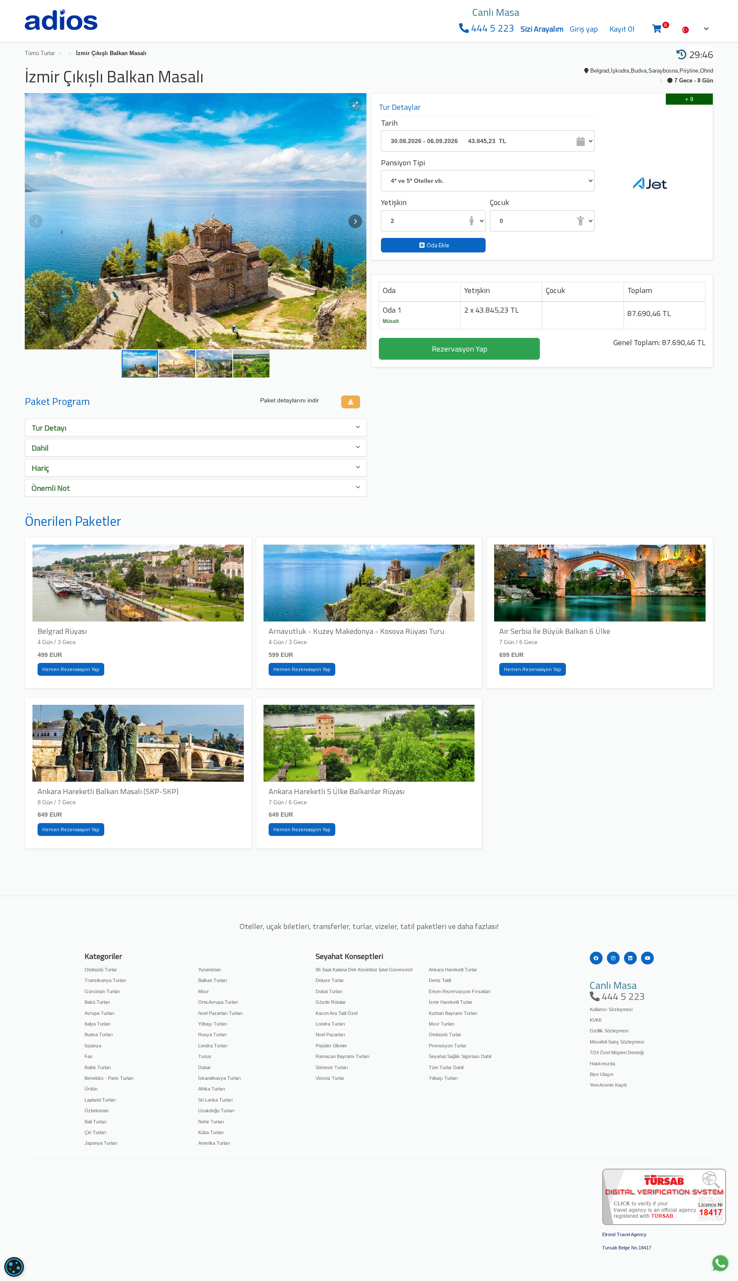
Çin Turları (95, 1132)
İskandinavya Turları (219, 1078)
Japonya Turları (101, 1143)
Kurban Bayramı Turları (453, 1013)
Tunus (204, 1056)
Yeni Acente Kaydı (608, 1085)
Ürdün (91, 1088)
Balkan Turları (212, 980)
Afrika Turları (211, 1088)
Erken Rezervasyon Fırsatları (460, 991)
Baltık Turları (98, 1067)
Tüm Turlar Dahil (446, 1067)
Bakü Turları (97, 1002)
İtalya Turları (98, 1023)
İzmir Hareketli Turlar (450, 1002)
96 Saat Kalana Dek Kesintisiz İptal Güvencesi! (364, 969)
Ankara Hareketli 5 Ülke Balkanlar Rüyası (336, 791)
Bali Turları (96, 1121)
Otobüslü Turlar (101, 969)
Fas (89, 1056)
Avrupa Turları (99, 1013)
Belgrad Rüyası (62, 631)
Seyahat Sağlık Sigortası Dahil (460, 1056)
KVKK (596, 1020)
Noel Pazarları (330, 1034)
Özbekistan (96, 1110)
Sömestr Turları (332, 1067)
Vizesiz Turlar (330, 1078)
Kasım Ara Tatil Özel (336, 1013)
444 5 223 (491, 28)
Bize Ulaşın (601, 1074)
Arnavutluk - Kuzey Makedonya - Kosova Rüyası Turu (356, 631)
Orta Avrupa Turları (218, 1002)
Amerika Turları (214, 1143)
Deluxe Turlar (330, 980)
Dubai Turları (329, 991)
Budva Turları (99, 1034)
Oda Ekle (438, 244)
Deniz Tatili (440, 980)
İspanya (93, 1045)
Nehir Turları (211, 1121)
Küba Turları (211, 1132)
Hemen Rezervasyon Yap (71, 669)
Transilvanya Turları (105, 980)
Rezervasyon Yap (459, 349)
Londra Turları (213, 1045)
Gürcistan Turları (102, 991)
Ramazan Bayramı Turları (342, 1056)
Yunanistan (209, 969)
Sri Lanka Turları (215, 1099)
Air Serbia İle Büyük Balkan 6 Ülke (554, 631)
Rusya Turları (212, 1034)
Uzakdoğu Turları (216, 1110)
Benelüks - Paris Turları (109, 1078)
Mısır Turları (441, 1023)
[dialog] (14, 1267)
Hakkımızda (602, 1063)
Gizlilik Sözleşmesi (609, 1030)
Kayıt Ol (622, 29)
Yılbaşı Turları (212, 1023)
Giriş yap (584, 29)
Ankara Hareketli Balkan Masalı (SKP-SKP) (108, 791)
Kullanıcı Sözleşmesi (611, 1009)
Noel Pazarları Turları (220, 1013)
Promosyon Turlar (447, 1045)
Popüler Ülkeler (331, 1045)
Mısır (203, 991)
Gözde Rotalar (331, 1002)
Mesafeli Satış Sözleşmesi (617, 1041)
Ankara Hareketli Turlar (453, 969)
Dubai (204, 1067)
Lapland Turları (100, 1099)
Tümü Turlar (40, 53)
